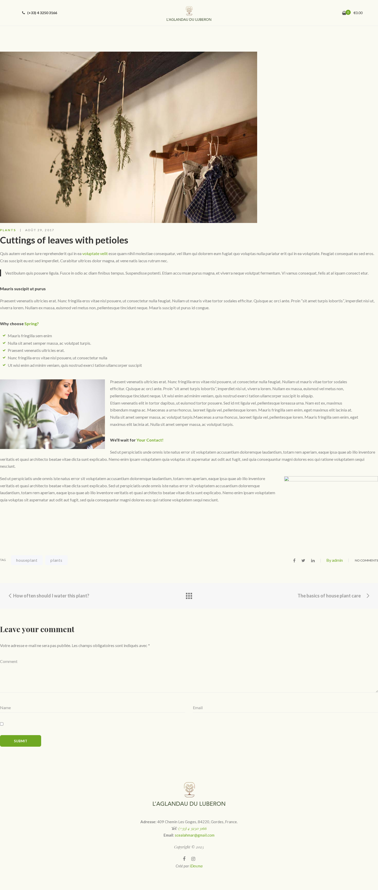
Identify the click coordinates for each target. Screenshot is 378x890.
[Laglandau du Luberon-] (189, 13)
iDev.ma (196, 866)
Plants (8, 230)
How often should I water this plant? (50, 595)
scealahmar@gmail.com (194, 835)
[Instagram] (193, 859)
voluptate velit (95, 253)
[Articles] (189, 596)
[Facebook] (184, 859)
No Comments (366, 560)
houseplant (27, 560)
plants (56, 560)
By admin (334, 560)
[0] (344, 13)
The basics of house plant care (330, 595)
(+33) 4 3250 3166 (41, 13)
